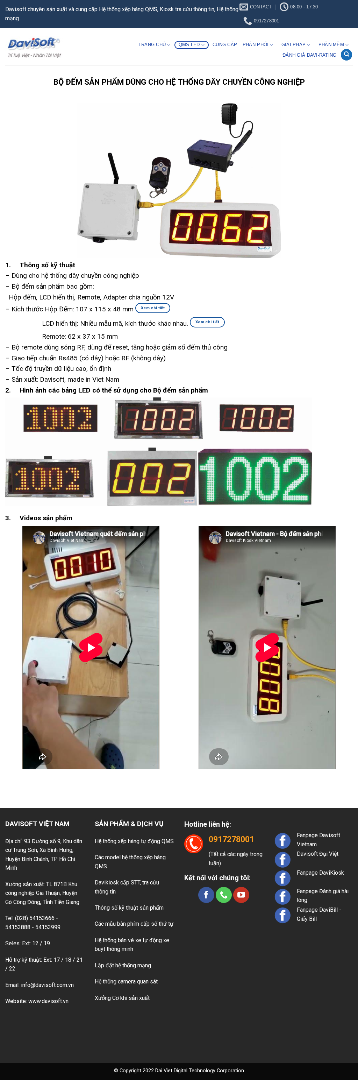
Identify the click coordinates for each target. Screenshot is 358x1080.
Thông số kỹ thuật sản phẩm (129, 907)
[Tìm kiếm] (346, 55)
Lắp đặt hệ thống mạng (123, 965)
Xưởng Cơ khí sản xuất (122, 998)
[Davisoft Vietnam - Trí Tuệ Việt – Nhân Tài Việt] (34, 47)
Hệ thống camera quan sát (126, 981)
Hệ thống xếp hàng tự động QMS (134, 841)
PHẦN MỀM (331, 44)
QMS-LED (189, 44)
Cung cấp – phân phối (240, 44)
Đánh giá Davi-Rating (309, 55)
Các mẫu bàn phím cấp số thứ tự (134, 923)
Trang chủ (152, 44)
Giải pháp (293, 44)
